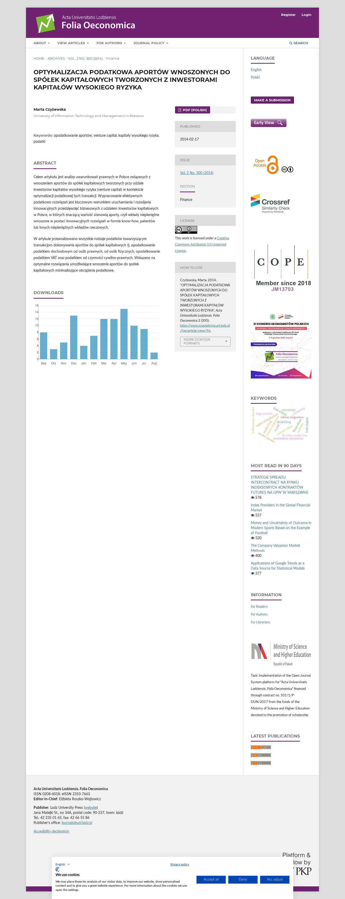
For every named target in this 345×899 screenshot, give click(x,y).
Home (39, 58)
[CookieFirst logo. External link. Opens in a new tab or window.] (57, 869)
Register (288, 15)
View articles (71, 43)
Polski (255, 77)
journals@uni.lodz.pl (77, 823)
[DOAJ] (266, 173)
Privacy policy (179, 864)
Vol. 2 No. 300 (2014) (85, 58)
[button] (63, 864)
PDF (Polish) (194, 110)
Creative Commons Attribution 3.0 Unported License (202, 245)
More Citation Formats (197, 341)
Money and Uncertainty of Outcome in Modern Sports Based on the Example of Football (281, 528)
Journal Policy (149, 43)
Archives (56, 58)
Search (300, 43)
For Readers (259, 606)
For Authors (109, 43)
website (91, 808)
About (40, 43)
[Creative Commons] (287, 173)
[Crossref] (270, 213)
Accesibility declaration (51, 831)
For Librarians (260, 622)
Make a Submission (272, 100)
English (256, 70)
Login (306, 15)
